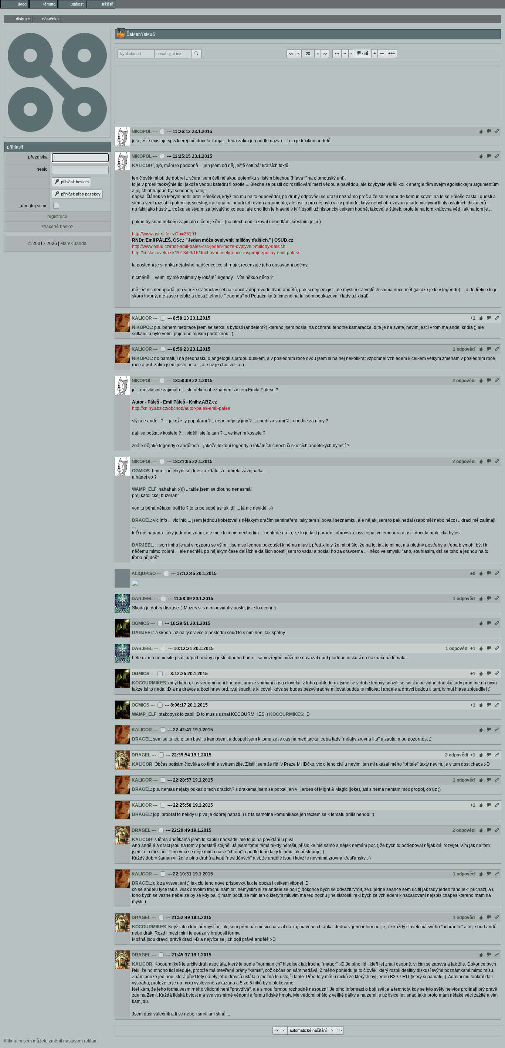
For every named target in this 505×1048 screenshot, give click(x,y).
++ (382, 53)
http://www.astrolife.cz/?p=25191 (164, 234)
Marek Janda (73, 243)
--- (337, 53)
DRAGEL (141, 520)
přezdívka (38, 157)
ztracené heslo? (57, 226)
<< (291, 53)
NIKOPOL (142, 131)
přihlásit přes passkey (80, 194)
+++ (391, 53)
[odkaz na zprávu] (497, 131)
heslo (42, 169)
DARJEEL (142, 545)
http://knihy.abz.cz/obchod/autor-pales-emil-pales (181, 408)
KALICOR (142, 165)
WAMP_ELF (144, 489)
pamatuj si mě (34, 205)
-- (344, 53)
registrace (57, 216)
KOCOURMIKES (149, 682)
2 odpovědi (464, 380)
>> (325, 53)
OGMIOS (141, 470)
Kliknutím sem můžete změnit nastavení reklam (51, 1041)
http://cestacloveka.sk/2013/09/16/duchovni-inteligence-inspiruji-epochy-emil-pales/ (215, 252)
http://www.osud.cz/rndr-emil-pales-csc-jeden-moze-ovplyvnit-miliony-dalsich (208, 246)
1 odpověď (464, 349)
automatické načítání (308, 1030)
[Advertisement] (308, 93)
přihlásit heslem (74, 182)
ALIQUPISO (144, 573)
